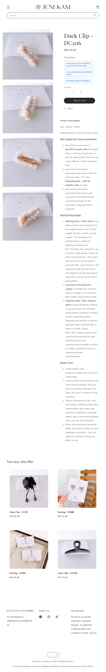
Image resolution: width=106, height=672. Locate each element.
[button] (8, 7)
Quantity (67, 87)
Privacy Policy (87, 666)
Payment (36, 666)
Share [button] (70, 108)
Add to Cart (79, 100)
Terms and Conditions (22, 666)
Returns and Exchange (70, 666)
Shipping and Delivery (50, 666)
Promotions (69, 57)
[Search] (94, 15)
